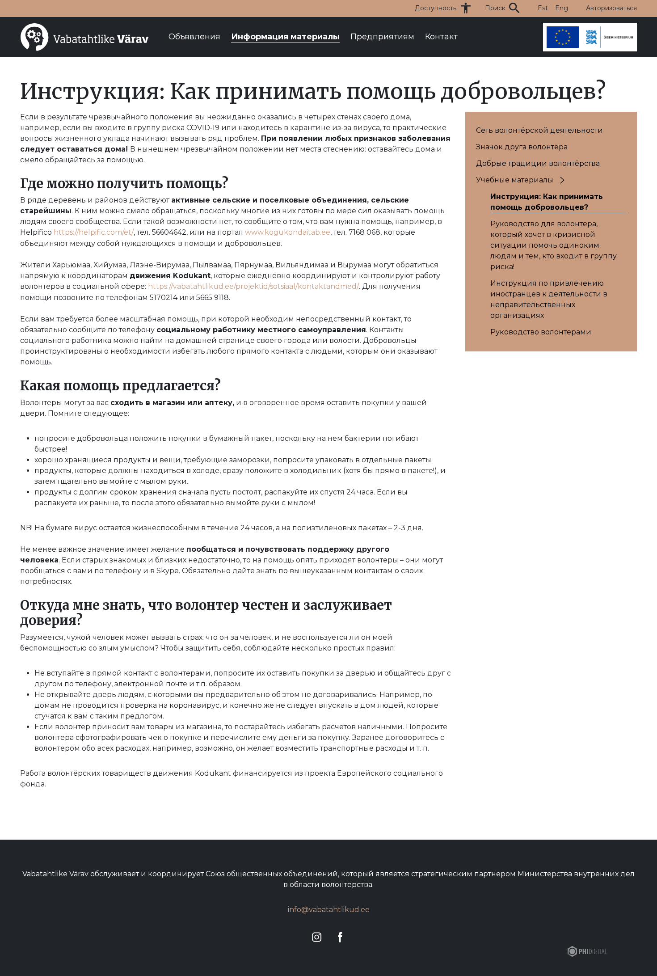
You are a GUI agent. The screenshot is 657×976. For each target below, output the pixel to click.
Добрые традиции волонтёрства (538, 163)
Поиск (495, 8)
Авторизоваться (611, 8)
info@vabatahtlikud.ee (329, 909)
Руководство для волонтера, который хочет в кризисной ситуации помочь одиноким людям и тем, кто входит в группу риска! (553, 245)
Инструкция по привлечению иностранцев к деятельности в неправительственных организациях (548, 299)
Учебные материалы (514, 180)
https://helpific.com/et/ (94, 232)
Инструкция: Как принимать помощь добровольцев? (546, 201)
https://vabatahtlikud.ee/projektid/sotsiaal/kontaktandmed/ (253, 286)
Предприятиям (382, 37)
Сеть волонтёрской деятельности (539, 130)
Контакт (441, 37)
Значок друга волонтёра (522, 147)
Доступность (435, 8)
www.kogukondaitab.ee (287, 232)
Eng (561, 8)
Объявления (194, 37)
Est (543, 8)
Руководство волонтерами (540, 332)
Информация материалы (285, 37)
